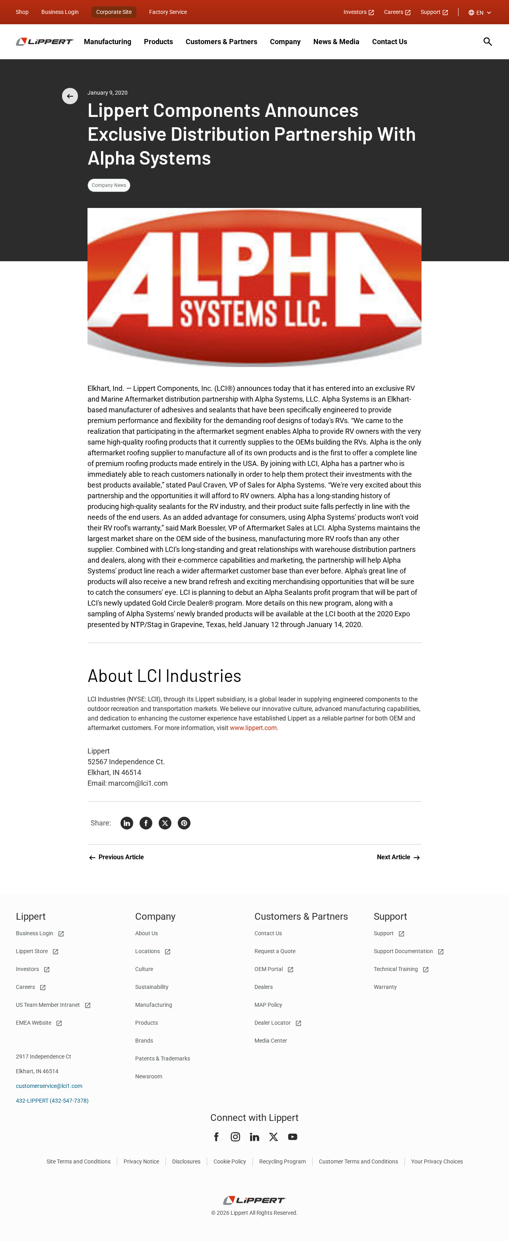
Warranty (385, 987)
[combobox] (480, 13)
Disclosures (186, 1161)
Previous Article (120, 857)
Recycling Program (282, 1161)
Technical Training (396, 969)
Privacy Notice (141, 1161)
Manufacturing (107, 41)
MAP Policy (268, 1005)
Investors (356, 12)
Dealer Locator (273, 1023)
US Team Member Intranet (48, 1005)
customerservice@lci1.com (49, 1086)
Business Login (60, 12)
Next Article (394, 857)
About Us (146, 933)
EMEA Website (34, 1023)
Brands (144, 1040)
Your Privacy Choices (437, 1161)
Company (285, 41)
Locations (148, 951)
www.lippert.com (253, 728)
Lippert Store (32, 951)
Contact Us (389, 41)
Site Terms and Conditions (79, 1161)
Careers (394, 12)
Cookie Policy (230, 1161)
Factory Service (168, 12)
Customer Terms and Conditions (358, 1161)
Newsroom (148, 1076)
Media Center (270, 1040)
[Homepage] (45, 42)
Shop (22, 12)
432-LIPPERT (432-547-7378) (52, 1100)
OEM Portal (269, 969)
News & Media (336, 41)
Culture (144, 969)
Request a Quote (274, 951)
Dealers (263, 987)
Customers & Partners (221, 41)
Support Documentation (404, 951)
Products (158, 41)
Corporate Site (114, 12)
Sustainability (152, 987)
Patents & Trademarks (162, 1058)
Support (431, 12)
